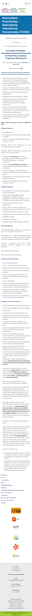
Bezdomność (22, 8)
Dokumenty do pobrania (7, 500)
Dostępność (5, 495)
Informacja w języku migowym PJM (16, 608)
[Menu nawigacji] (26, 3)
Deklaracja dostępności (16, 599)
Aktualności (5, 475)
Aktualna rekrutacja (7, 485)
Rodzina (5, 8)
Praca (3, 482)
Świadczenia (13, 11)
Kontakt (4, 502)
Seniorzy (13, 8)
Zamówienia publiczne (7, 492)
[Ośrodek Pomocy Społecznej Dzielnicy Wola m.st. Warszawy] (5, 3)
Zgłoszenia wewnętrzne (16, 604)
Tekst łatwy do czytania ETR (16, 606)
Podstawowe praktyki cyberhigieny (16, 601)
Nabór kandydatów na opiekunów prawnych (13, 490)
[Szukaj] (29, 3)
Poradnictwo (5, 11)
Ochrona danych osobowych (9, 497)
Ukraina (22, 11)
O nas (3, 477)
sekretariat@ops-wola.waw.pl (16, 580)
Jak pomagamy (5, 480)
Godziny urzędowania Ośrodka (16, 574)
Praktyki (5, 487)
